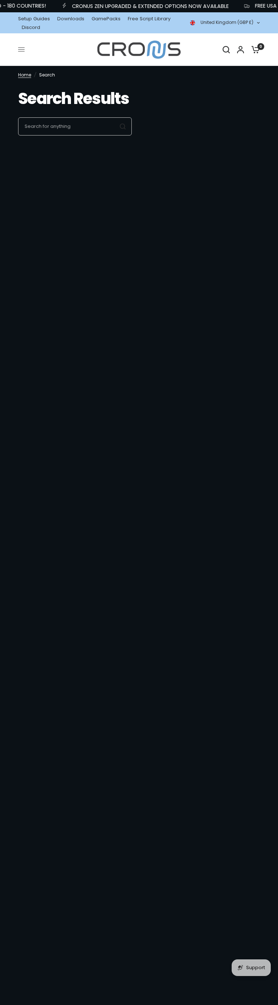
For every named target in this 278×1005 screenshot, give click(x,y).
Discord (31, 27)
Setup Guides (34, 18)
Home (24, 75)
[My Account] (240, 49)
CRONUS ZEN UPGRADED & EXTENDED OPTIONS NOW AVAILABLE (144, 6)
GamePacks (106, 18)
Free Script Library (149, 18)
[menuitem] (36, 18)
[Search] (226, 49)
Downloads (70, 18)
